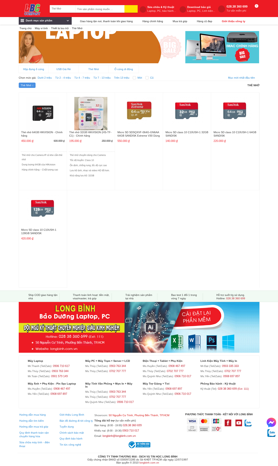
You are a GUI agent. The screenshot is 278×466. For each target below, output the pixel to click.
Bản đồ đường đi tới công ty (76, 420)
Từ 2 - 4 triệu (63, 77)
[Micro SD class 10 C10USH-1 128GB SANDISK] (43, 207)
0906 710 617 (61, 365)
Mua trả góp (180, 21)
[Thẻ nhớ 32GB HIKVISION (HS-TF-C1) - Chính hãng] (91, 112)
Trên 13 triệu (121, 77)
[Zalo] (248, 424)
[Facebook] (229, 424)
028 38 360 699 (233, 388)
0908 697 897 (231, 376)
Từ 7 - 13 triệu (102, 77)
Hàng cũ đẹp (204, 21)
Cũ (152, 77)
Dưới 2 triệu (45, 77)
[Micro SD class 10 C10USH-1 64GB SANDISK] (235, 109)
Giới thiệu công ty (233, 21)
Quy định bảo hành (71, 438)
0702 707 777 (117, 371)
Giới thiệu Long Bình (72, 414)
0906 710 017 (183, 376)
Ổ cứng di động (123, 69)
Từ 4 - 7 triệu (82, 77)
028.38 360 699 (237, 8)
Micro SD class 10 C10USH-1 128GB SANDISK (38, 231)
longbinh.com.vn (149, 462)
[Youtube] (239, 424)
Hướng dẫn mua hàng (32, 414)
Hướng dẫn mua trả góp (33, 426)
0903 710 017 (130, 430)
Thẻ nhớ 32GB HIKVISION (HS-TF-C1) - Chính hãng (90, 134)
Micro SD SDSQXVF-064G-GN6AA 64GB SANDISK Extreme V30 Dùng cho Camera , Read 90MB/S (138, 134)
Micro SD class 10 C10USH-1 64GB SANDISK (235, 134)
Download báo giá (201, 8)
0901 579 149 (59, 376)
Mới (139, 77)
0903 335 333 (230, 365)
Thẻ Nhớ (93, 69)
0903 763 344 (60, 371)
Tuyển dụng (67, 426)
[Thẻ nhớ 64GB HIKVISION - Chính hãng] (43, 112)
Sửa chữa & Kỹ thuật (161, 8)
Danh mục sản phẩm (38, 20)
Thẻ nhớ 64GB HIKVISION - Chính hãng (42, 134)
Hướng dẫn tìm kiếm (31, 420)
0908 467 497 (177, 365)
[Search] (131, 9)
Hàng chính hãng (152, 21)
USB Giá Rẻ (63, 69)
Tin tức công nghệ (70, 444)
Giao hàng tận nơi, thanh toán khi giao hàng (106, 21)
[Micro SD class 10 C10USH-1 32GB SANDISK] (187, 109)
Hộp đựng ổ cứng (33, 69)
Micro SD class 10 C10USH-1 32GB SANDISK (186, 134)
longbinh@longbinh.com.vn (119, 435)
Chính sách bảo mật (72, 432)
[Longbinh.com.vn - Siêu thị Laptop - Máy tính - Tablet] (32, 9)
